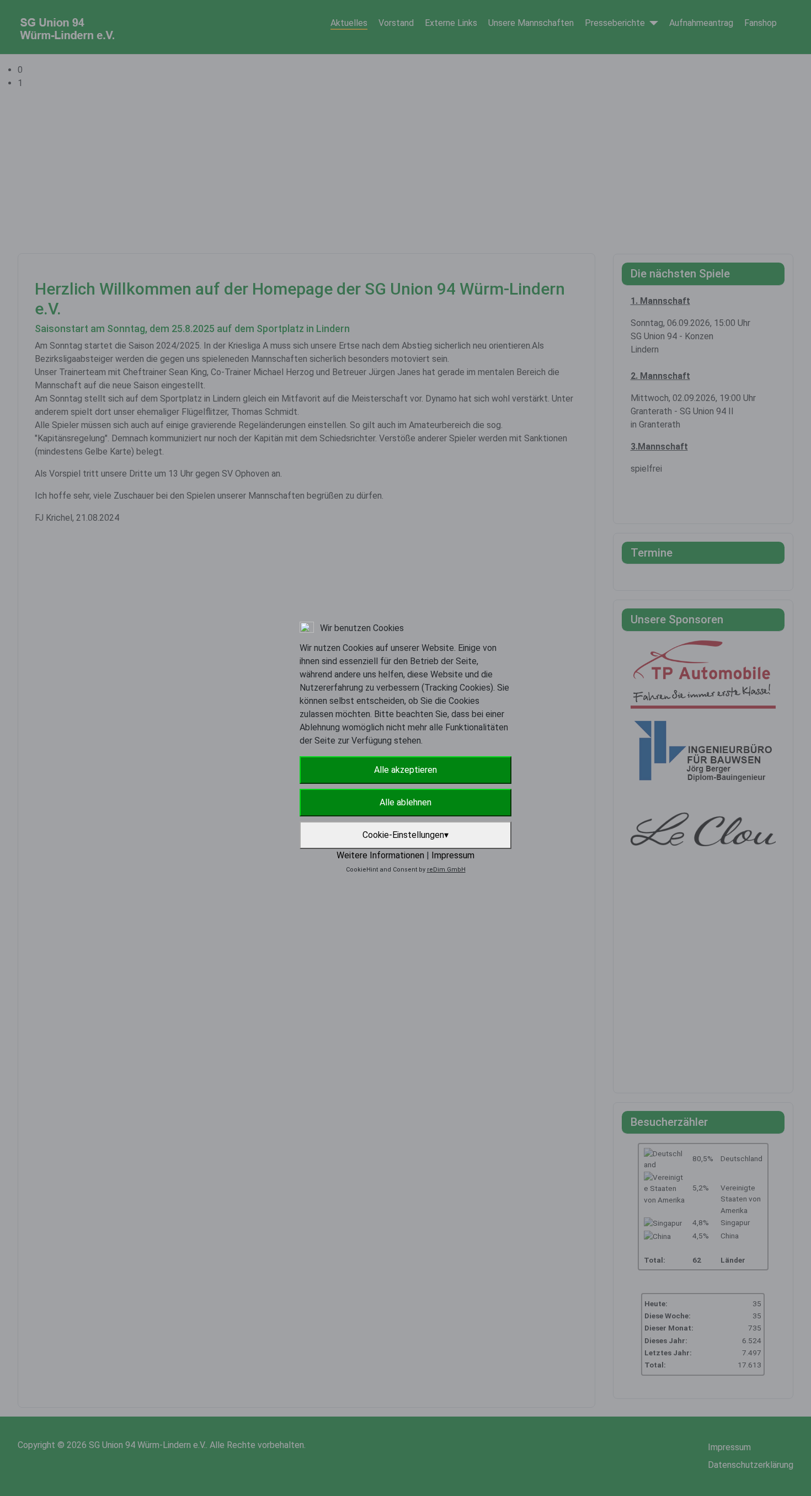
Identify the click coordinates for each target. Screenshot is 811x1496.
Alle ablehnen (405, 802)
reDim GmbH (446, 869)
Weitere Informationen (380, 855)
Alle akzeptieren (405, 770)
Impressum (452, 855)
